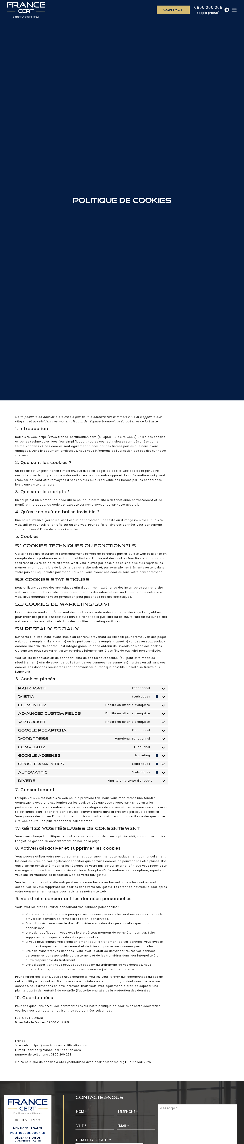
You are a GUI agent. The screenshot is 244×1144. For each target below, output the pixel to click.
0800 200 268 (208, 7)
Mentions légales (27, 1128)
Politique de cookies (27, 1133)
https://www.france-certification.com (67, 437)
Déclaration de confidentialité (27, 1139)
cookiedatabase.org (109, 1062)
